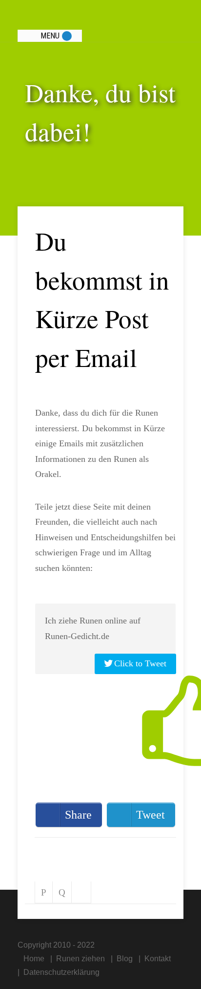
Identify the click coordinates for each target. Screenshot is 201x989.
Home (33, 958)
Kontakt (157, 958)
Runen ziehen (80, 958)
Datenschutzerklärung (61, 972)
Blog (125, 958)
